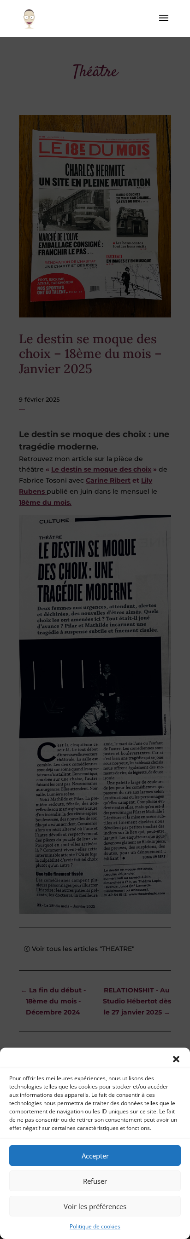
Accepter (95, 1155)
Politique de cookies (95, 1226)
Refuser (95, 1181)
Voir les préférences (95, 1206)
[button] (176, 1059)
